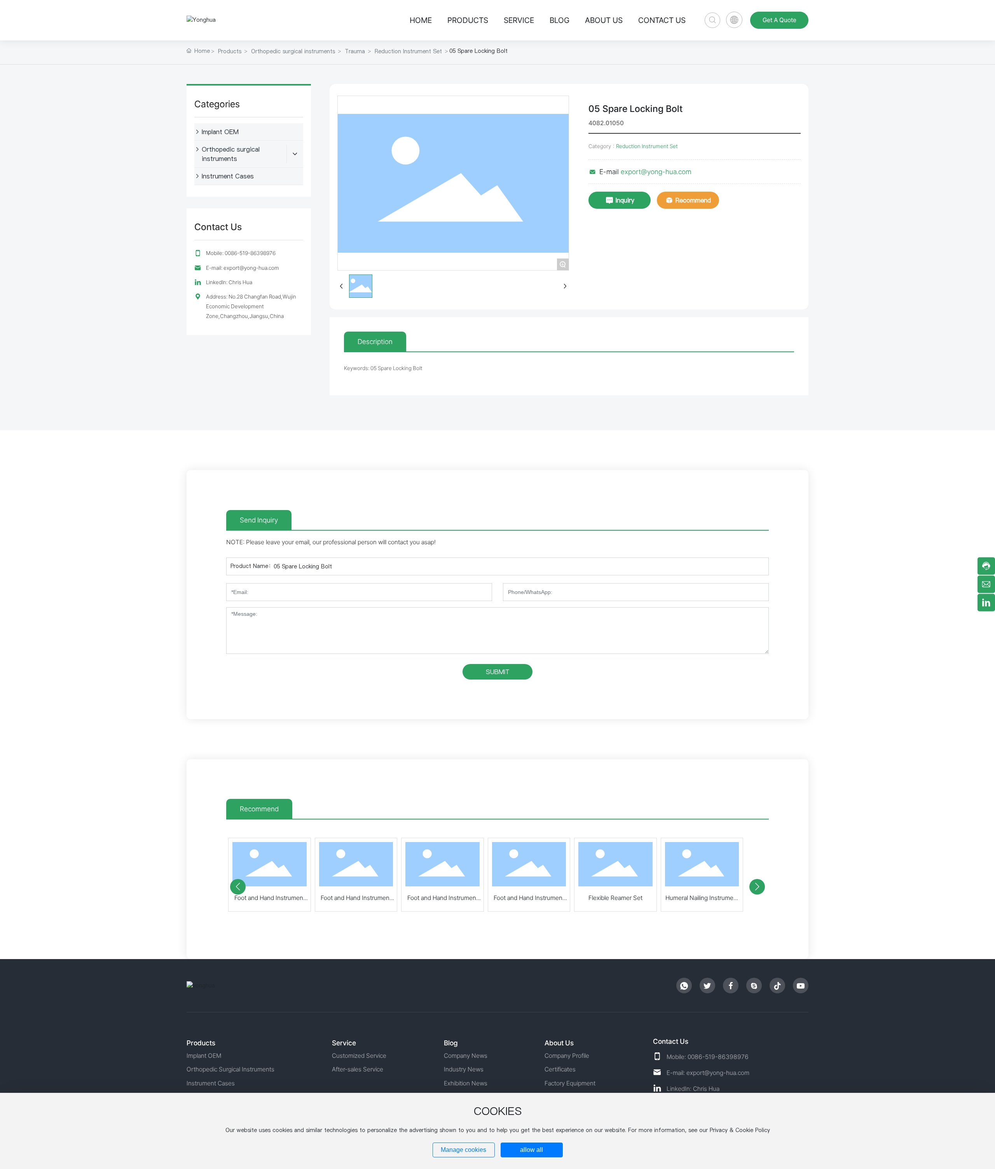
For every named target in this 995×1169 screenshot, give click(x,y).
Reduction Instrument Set (408, 51)
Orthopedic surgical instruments (293, 51)
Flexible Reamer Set (615, 898)
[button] (238, 887)
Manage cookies (463, 1149)
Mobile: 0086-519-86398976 (241, 253)
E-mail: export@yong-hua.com (242, 268)
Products (229, 51)
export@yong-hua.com (656, 172)
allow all (531, 1149)
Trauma (355, 51)
